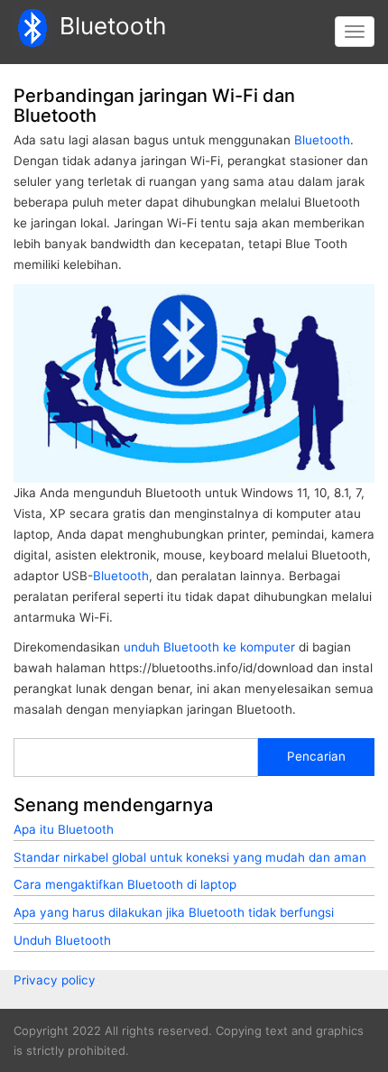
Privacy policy (55, 980)
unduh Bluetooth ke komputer (209, 647)
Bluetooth (113, 26)
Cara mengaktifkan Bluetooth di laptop (125, 884)
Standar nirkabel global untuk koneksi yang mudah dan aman (190, 857)
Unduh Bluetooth (62, 940)
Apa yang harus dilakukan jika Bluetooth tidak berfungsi (174, 912)
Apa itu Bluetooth (64, 829)
